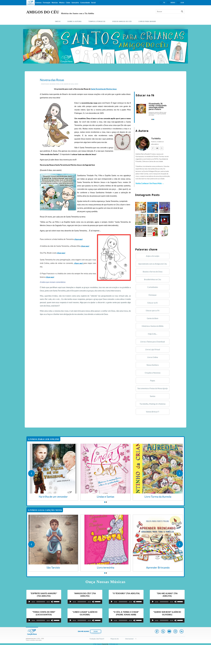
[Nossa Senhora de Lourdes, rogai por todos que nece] (164, 231)
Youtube (169, 632)
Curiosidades (152, 287)
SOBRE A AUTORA (74, 21)
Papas (152, 381)
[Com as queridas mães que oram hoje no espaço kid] (140, 231)
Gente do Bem (152, 318)
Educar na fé (152, 303)
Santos (152, 396)
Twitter (163, 632)
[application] (43, 601)
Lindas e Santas (53, 496)
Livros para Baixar (147, 21)
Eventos (38, 3)
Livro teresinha (53, 567)
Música (62, 3)
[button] (152, 119)
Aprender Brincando (105, 567)
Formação (46, 3)
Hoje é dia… (152, 334)
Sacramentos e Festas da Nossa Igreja (152, 388)
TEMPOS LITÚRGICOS (96, 21)
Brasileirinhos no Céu (152, 279)
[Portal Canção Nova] (30, 2)
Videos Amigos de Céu (122, 21)
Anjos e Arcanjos (152, 256)
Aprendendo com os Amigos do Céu (152, 264)
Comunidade (85, 3)
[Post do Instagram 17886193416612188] (164, 207)
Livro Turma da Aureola (105, 496)
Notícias (55, 3)
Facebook (157, 632)
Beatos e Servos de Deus (152, 272)
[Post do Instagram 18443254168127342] (152, 207)
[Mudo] (52, 602)
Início (57, 21)
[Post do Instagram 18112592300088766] (140, 207)
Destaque (152, 295)
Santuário (75, 3)
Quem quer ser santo (158, 567)
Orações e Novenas (152, 373)
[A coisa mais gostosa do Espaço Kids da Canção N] (152, 219)
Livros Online (152, 357)
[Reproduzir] (29, 602)
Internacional (129, 639)
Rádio (173, 2)
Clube (68, 3)
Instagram (175, 632)
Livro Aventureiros (158, 496)
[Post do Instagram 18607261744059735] (140, 219)
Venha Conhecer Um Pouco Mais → (150, 183)
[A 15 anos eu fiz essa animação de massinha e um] (164, 219)
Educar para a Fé (152, 310)
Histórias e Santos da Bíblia (152, 326)
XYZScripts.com (113, 644)
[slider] (57, 601)
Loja (182, 2)
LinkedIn (181, 632)
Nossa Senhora (153, 365)
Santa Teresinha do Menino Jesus (104, 89)
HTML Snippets (97, 644)
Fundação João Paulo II (97, 639)
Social (93, 3)
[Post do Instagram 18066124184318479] (152, 231)
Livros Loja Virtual (152, 349)
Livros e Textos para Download (152, 342)
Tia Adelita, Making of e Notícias (153, 404)
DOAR (96, 631)
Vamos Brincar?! (152, 412)
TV (164, 2)
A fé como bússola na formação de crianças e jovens (158, 105)
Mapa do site (115, 639)
